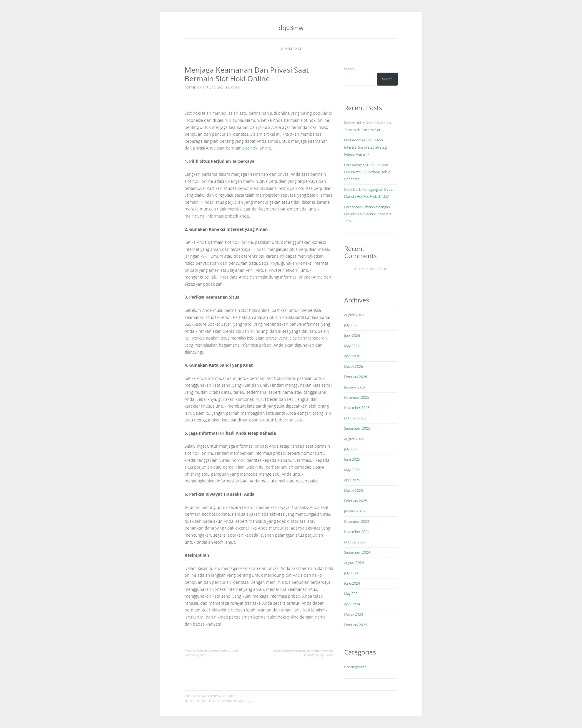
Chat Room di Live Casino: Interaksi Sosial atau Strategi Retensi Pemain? (365, 147)
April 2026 (352, 356)
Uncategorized (355, 667)
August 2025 (354, 438)
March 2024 (353, 614)
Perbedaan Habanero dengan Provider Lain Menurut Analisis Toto (367, 214)
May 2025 (352, 469)
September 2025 (357, 428)
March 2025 (353, 490)
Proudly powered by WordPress (211, 696)
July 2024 (351, 573)
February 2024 (355, 624)
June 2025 (352, 459)
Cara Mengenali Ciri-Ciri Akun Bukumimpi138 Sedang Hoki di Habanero (367, 171)
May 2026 (352, 345)
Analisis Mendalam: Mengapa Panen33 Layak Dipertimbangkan (211, 653)
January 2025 (354, 511)
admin (235, 87)
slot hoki (250, 148)
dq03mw (291, 27)
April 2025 (352, 480)
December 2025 (356, 397)
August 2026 (354, 314)
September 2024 (357, 552)
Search (349, 69)
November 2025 (356, 407)
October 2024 (355, 542)
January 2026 (354, 387)
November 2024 (356, 531)
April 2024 (352, 604)
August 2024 (354, 562)
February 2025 (355, 500)
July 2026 (351, 325)
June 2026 (352, 335)
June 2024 (352, 583)
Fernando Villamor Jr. (234, 701)
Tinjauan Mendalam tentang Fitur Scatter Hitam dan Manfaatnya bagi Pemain (302, 653)
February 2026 (355, 376)
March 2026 (353, 366)
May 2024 (352, 593)
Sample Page (291, 49)
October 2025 (355, 418)
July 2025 (351, 449)
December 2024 (356, 521)
